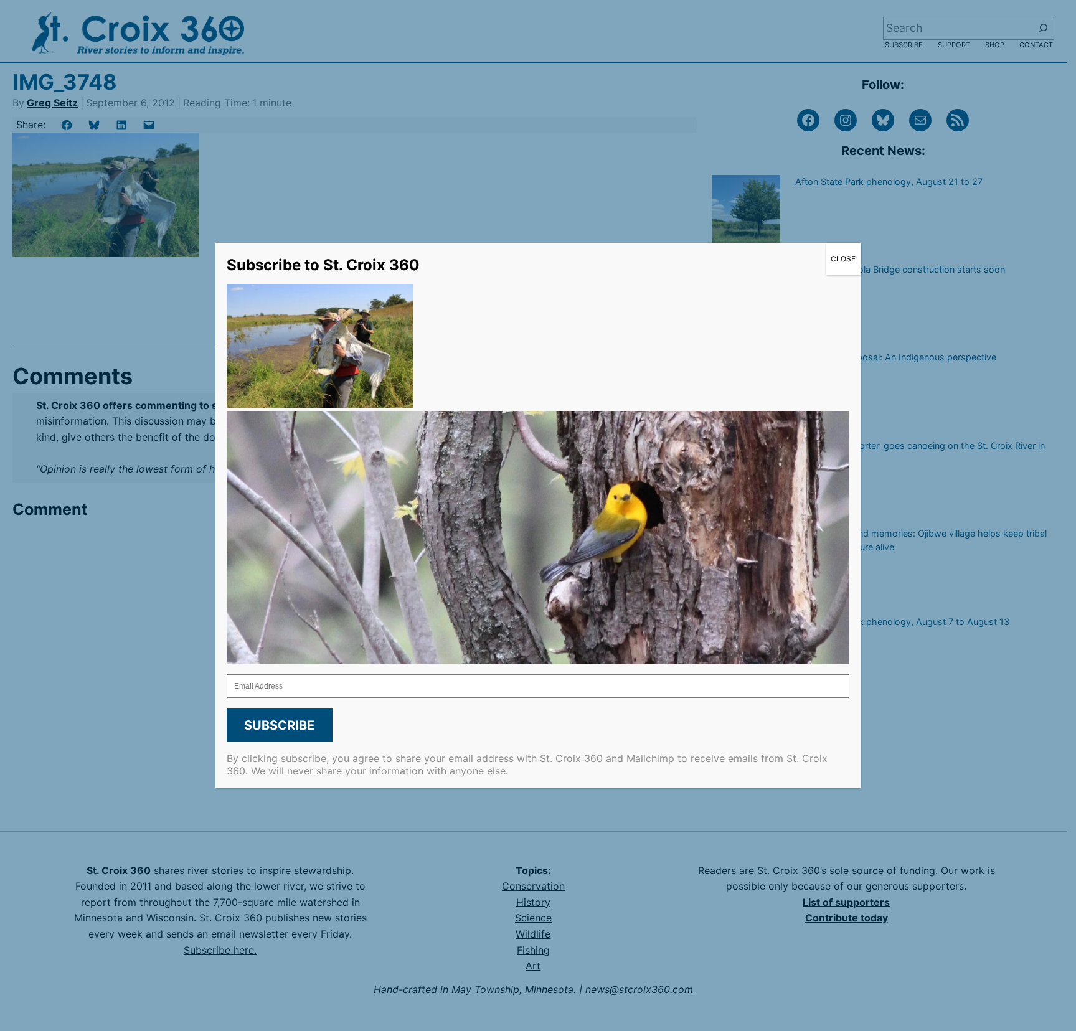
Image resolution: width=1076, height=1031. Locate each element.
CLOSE (843, 258)
